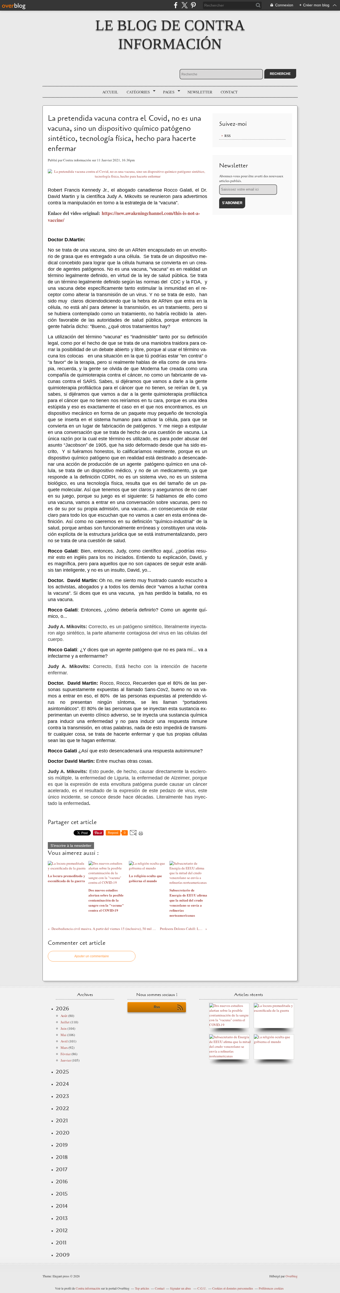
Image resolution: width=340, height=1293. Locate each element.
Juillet (65, 1022)
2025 (62, 1071)
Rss (157, 1007)
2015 (62, 1194)
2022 (62, 1108)
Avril (64, 1041)
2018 (62, 1157)
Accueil (110, 91)
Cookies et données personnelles (232, 1288)
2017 (61, 1169)
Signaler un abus (181, 1288)
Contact (229, 91)
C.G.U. (202, 1288)
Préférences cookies (271, 1288)
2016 (62, 1181)
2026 (62, 1008)
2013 (62, 1218)
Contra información (88, 1288)
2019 (62, 1145)
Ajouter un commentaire (91, 956)
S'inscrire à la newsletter (70, 845)
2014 (62, 1206)
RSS (227, 135)
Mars (64, 1047)
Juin (64, 1028)
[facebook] (175, 5)
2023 (62, 1096)
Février (66, 1053)
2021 (62, 1120)
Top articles (142, 1288)
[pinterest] (193, 5)
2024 (62, 1084)
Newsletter (200, 91)
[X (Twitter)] (184, 5)
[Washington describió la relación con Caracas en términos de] (230, 1056)
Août (64, 1015)
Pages (167, 92)
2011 (61, 1242)
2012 (62, 1230)
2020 (63, 1133)
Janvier (66, 1060)
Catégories (136, 92)
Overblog (292, 1276)
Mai (63, 1034)
